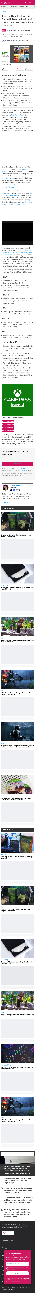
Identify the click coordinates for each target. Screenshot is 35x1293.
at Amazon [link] (8, 421)
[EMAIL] (19, 490)
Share (6, 69)
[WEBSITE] (17, 490)
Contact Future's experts (9, 1244)
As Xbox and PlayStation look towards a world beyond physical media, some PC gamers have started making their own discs (18, 1201)
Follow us (21, 69)
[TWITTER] (11, 490)
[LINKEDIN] (14, 490)
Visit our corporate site (15, 1228)
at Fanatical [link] (8, 430)
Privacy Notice (24, 470)
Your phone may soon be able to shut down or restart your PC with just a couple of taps (17, 1180)
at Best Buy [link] (8, 424)
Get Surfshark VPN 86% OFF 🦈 (20, 7)
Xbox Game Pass (17, 115)
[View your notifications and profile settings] (25, 2)
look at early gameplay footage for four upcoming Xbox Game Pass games (17, 252)
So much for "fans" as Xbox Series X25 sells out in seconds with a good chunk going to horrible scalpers (18, 1190)
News (4, 30)
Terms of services (22, 468)
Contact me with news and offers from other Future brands (17, 1268)
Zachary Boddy (13, 30)
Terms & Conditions (16, 1281)
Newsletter (30, 69)
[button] (33, 2)
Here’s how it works (16, 41)
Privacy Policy (23, 1279)
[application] (17, 232)
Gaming (4, 11)
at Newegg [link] (8, 427)
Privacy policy (6, 1248)
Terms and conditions (8, 1240)
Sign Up (17, 1273)
